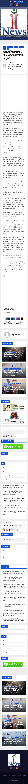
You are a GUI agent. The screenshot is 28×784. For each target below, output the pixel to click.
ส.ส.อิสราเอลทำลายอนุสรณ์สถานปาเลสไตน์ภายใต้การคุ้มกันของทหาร (13, 741)
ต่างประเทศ (6, 352)
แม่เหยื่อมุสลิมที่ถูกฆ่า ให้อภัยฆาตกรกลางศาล (8, 323)
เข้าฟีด (4, 472)
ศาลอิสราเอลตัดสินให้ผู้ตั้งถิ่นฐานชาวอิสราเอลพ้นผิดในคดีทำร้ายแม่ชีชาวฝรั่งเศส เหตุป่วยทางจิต (12, 492)
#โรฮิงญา (10, 69)
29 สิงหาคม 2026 (8, 692)
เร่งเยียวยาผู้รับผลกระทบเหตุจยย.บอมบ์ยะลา (19, 323)
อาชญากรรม (11, 352)
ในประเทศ (17, 780)
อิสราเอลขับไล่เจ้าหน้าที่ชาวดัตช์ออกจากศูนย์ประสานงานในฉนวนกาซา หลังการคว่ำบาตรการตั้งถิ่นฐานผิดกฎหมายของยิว (14, 500)
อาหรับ (16, 368)
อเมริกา (16, 352)
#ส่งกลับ (18, 66)
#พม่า (9, 66)
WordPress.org (7, 480)
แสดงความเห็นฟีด (7, 476)
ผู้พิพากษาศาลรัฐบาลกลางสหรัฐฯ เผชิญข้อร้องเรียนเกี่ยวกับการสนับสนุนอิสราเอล (14, 356)
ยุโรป (10, 383)
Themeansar (14, 777)
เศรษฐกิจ (5, 385)
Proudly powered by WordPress (9, 775)
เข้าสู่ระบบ (5, 468)
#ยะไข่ (14, 66)
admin (11, 62)
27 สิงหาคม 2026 (8, 709)
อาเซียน (4, 48)
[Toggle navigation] (14, 38)
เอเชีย (8, 48)
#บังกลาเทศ (19, 64)
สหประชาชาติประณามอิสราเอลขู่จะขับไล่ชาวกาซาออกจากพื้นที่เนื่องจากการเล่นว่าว (14, 513)
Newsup (23, 775)
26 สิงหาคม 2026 (8, 726)
